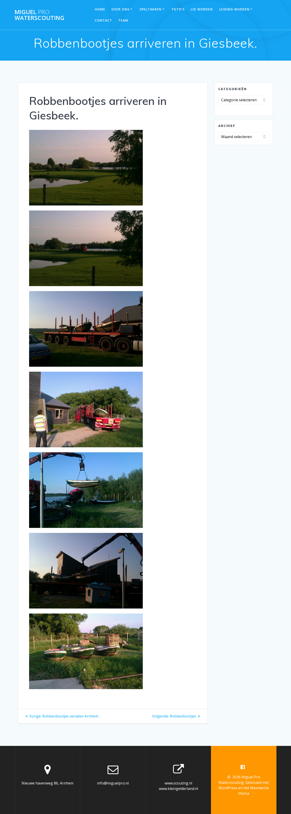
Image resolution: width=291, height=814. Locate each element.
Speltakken (151, 9)
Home (100, 9)
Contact (103, 20)
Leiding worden (234, 9)
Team (123, 20)
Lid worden (202, 9)
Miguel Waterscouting (39, 15)
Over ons (120, 9)
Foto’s (178, 9)
